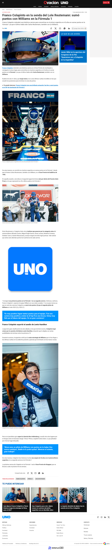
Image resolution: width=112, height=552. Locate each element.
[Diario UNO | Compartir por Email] (60, 28)
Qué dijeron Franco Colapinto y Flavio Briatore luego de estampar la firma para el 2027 (15, 508)
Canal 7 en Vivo (61, 525)
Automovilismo (64, 504)
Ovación (77, 6)
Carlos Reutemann (40, 478)
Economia (63, 6)
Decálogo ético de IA (34, 543)
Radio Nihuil (60, 528)
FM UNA (59, 530)
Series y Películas (55, 6)
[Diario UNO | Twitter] (109, 517)
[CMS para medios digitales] (56, 548)
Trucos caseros (88, 535)
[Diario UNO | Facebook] (98, 517)
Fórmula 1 (30, 478)
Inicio (34, 6)
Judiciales (5, 535)
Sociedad (46, 6)
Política (40, 6)
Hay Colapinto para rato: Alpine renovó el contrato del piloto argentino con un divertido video (42, 508)
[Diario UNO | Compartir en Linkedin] (69, 28)
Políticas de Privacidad (7, 543)
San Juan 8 (60, 535)
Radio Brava (60, 533)
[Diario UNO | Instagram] (101, 517)
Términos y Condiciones (21, 543)
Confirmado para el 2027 (38, 504)
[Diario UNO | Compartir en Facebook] (51, 28)
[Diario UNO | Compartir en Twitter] (55, 28)
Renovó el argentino (8, 504)
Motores (86, 528)
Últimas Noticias (6, 525)
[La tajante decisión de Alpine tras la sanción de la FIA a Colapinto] (73, 495)
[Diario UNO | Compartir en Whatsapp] (64, 28)
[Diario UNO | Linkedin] (105, 517)
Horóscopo (87, 525)
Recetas (86, 531)
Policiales (70, 6)
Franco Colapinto (20, 478)
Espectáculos (33, 525)
